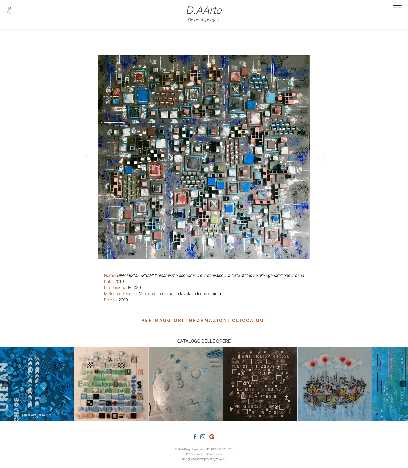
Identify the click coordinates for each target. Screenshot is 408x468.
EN (9, 13)
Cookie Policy (214, 454)
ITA (8, 8)
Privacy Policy (194, 454)
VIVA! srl (221, 459)
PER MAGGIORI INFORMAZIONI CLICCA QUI (204, 320)
